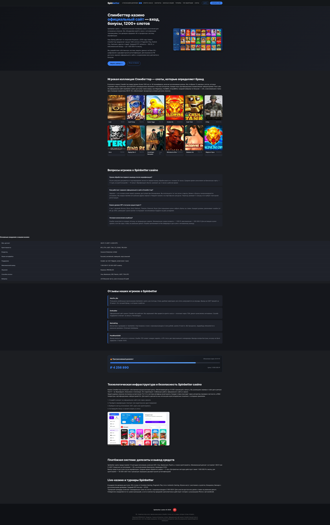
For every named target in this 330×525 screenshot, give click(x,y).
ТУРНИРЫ (178, 3)
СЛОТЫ (197, 3)
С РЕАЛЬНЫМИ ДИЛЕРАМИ (131, 3)
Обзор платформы (134, 62)
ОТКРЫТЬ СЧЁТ (216, 3)
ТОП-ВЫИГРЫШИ (188, 3)
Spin (113, 3)
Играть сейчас (115, 63)
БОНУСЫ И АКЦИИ (168, 3)
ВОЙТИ (205, 3)
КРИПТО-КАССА (148, 3)
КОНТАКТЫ (158, 3)
